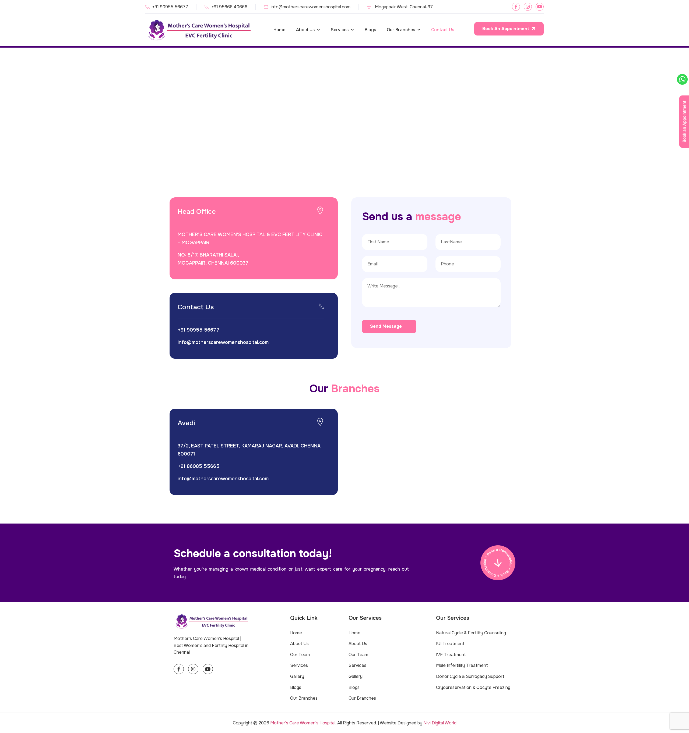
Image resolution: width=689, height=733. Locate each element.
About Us (305, 30)
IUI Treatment (450, 643)
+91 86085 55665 (198, 466)
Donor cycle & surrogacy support (470, 676)
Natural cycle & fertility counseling (471, 633)
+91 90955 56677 (170, 7)
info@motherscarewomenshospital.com (310, 7)
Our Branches (401, 30)
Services (340, 30)
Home (279, 30)
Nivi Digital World (439, 723)
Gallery (297, 676)
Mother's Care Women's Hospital (302, 723)
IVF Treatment (451, 654)
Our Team (300, 654)
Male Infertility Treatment (462, 665)
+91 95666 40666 (229, 7)
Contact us (442, 30)
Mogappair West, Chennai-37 (403, 7)
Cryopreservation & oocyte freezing (473, 687)
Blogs (370, 30)
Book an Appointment (505, 28)
